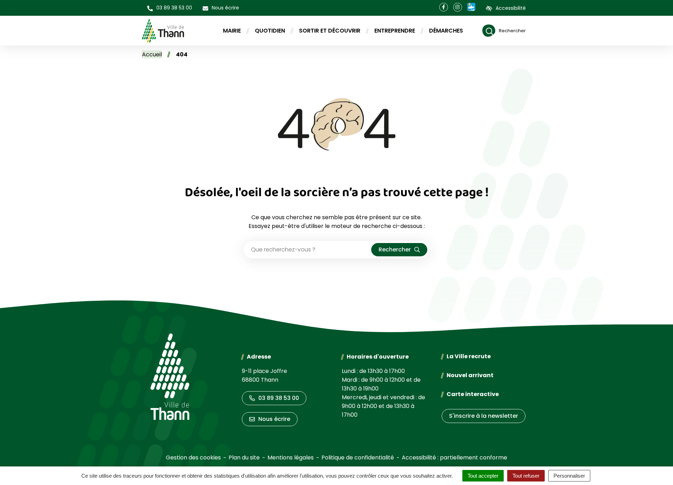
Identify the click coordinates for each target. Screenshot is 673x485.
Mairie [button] (232, 31)
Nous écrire (274, 419)
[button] (169, 8)
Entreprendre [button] (394, 31)
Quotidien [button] (270, 31)
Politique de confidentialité (357, 457)
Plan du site (244, 457)
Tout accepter (483, 476)
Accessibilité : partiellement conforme (454, 457)
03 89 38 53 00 (278, 398)
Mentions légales (290, 457)
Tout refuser (525, 476)
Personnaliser (569, 476)
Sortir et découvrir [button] (329, 31)
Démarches (446, 31)
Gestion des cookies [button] (193, 457)
